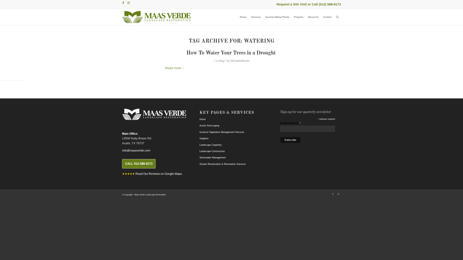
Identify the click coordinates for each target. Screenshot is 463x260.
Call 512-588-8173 (138, 163)
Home (202, 119)
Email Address (290, 123)
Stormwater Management (212, 157)
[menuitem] (243, 17)
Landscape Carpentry (210, 145)
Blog (221, 60)
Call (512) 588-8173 (326, 4)
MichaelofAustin (240, 60)
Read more (173, 68)
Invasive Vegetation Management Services (221, 132)
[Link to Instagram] (128, 2)
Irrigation (204, 138)
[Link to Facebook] (123, 2)
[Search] (337, 17)
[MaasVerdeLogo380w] (156, 17)
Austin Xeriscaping (209, 125)
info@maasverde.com (136, 150)
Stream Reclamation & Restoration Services (222, 164)
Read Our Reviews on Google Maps (158, 173)
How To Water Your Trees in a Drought (231, 53)
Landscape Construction (212, 151)
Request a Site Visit (292, 4)
